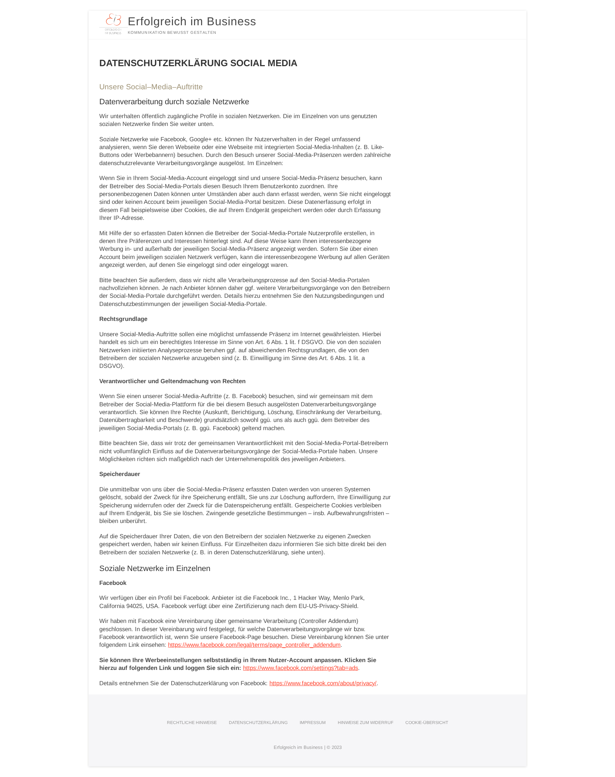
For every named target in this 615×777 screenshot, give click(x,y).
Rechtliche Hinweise (192, 722)
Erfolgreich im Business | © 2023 (308, 747)
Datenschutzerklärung (258, 722)
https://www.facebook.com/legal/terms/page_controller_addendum (254, 644)
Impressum (313, 722)
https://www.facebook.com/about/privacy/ (323, 683)
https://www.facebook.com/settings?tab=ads (300, 668)
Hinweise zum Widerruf (365, 722)
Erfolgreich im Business (192, 21)
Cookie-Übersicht (426, 722)
